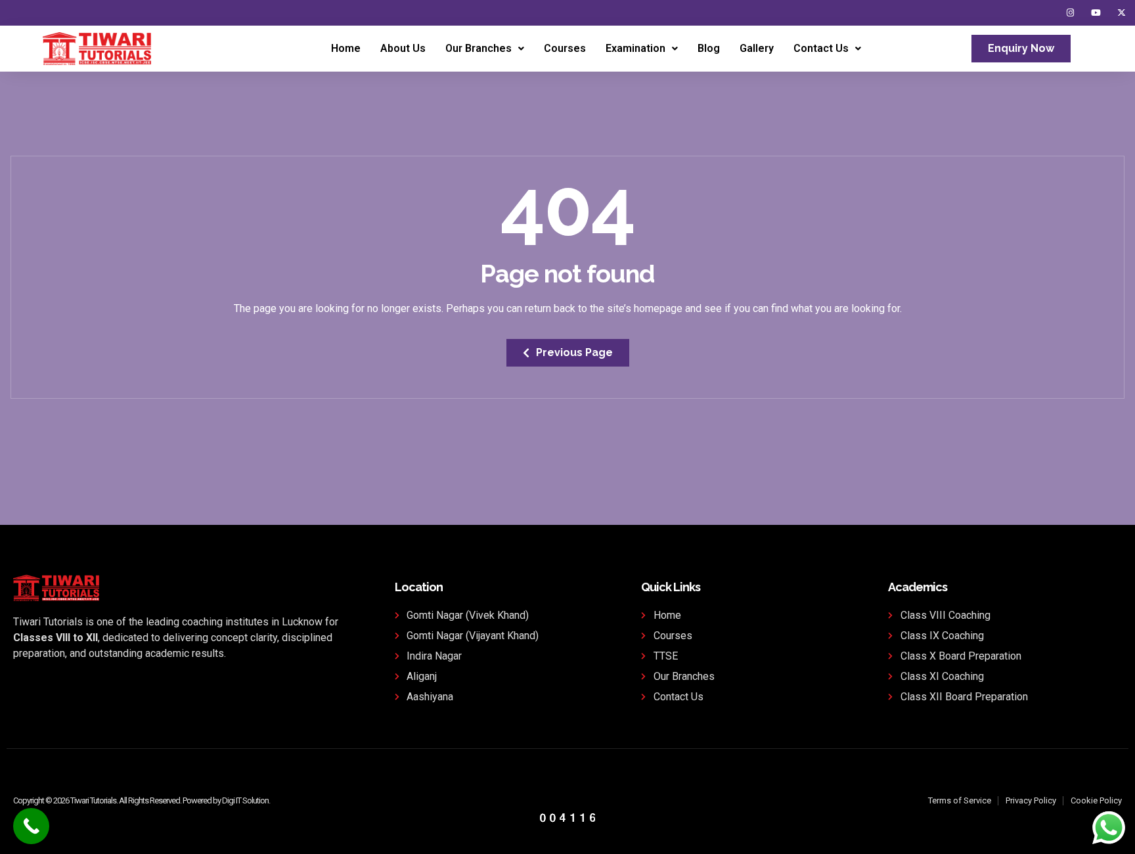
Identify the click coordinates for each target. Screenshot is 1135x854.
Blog (709, 48)
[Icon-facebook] (1019, 13)
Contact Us (821, 48)
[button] (484, 49)
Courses (565, 48)
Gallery (757, 48)
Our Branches (478, 48)
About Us (403, 48)
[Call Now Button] (31, 826)
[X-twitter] (1121, 13)
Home (346, 48)
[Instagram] (1070, 13)
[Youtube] (1096, 13)
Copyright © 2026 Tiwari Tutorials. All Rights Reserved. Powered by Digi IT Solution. (141, 800)
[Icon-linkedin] (1044, 13)
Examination (635, 48)
